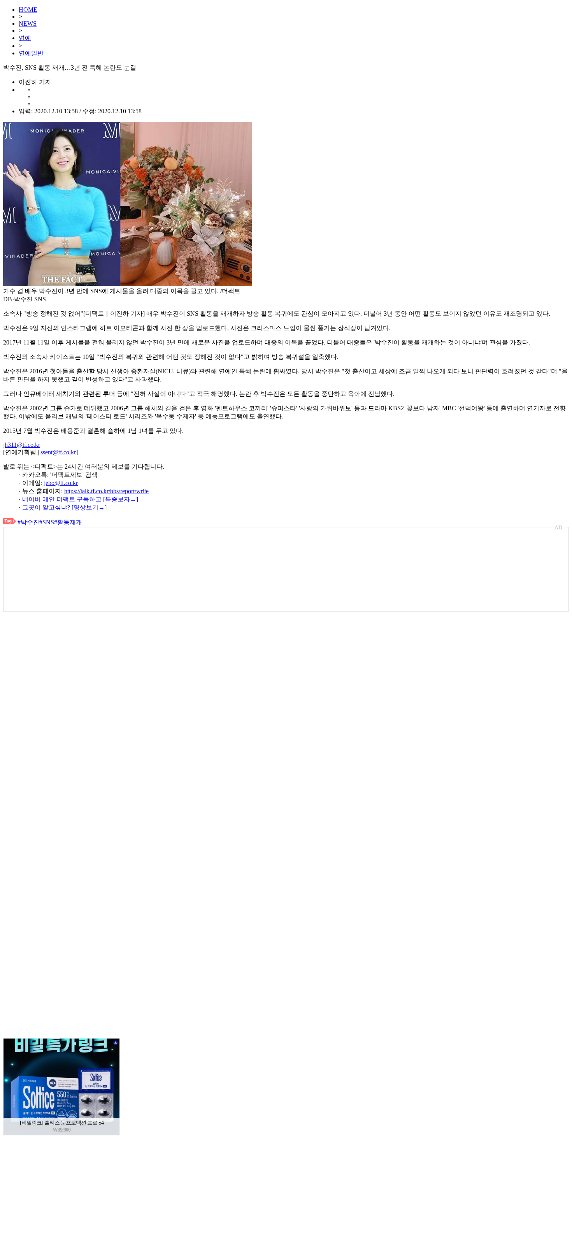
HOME (28, 9)
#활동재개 (68, 522)
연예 (25, 38)
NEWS (28, 23)
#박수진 (28, 522)
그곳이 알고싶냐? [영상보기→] (64, 507)
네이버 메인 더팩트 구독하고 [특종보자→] (80, 499)
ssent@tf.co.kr (58, 452)
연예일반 (31, 53)
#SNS (46, 522)
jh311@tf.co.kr (21, 444)
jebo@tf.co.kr (61, 483)
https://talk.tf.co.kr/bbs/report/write (106, 491)
